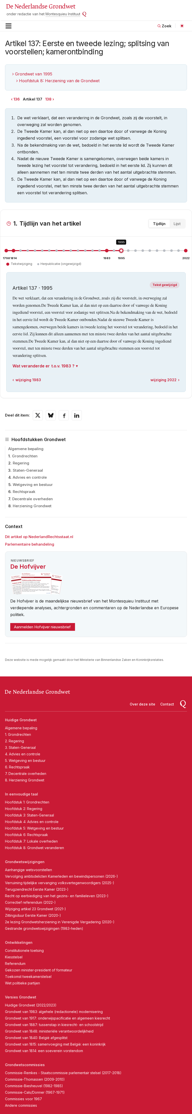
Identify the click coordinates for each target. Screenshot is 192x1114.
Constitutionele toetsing (24, 950)
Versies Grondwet (20, 997)
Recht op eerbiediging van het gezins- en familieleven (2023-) (56, 896)
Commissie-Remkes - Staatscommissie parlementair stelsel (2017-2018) (63, 1073)
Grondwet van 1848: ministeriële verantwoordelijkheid (49, 1031)
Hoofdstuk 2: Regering (23, 808)
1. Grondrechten (18, 734)
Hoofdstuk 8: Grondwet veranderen (34, 848)
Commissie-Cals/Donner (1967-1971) (35, 1092)
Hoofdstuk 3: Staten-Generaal (29, 815)
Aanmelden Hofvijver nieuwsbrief (42, 627)
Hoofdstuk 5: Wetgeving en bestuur (34, 828)
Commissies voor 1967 (23, 1099)
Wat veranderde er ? (43, 365)
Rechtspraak (24, 491)
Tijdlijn (159, 223)
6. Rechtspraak (17, 767)
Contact (167, 704)
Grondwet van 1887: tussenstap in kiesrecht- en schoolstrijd (54, 1025)
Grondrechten (25, 456)
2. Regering (14, 741)
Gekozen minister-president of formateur (38, 970)
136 (17, 99)
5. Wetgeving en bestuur (25, 760)
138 (48, 99)
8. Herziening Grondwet (24, 780)
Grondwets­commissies (25, 1065)
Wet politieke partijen (22, 983)
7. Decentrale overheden (25, 773)
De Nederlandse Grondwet (40, 7)
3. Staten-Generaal (20, 747)
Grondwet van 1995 (33, 73)
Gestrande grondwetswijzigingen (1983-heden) (44, 928)
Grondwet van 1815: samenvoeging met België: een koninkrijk (55, 1044)
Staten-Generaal (28, 470)
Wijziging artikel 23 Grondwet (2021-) (35, 909)
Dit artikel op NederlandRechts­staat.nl (39, 536)
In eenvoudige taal (21, 794)
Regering (21, 463)
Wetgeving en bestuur (33, 484)
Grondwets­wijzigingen (24, 862)
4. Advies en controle (22, 754)
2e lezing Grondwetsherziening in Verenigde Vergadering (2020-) (59, 922)
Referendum (15, 963)
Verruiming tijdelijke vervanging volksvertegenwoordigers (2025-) (59, 883)
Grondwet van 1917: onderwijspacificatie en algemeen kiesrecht (57, 1018)
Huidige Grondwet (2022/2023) (30, 1005)
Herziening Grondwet (32, 505)
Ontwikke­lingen (18, 942)
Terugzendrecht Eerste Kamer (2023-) (36, 889)
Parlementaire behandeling (29, 544)
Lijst (177, 223)
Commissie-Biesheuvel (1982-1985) (34, 1086)
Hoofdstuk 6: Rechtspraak (26, 835)
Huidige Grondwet (21, 720)
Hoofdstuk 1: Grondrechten (27, 802)
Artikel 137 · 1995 (32, 288)
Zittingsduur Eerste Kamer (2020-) (33, 915)
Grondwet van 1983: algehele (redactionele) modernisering (54, 1011)
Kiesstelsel (13, 957)
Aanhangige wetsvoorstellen (28, 870)
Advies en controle (30, 477)
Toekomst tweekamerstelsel (28, 976)
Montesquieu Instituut (63, 14)
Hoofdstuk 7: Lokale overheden (31, 841)
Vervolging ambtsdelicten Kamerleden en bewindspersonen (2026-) (61, 876)
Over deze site (142, 704)
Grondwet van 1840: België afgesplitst (36, 1038)
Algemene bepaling (26, 448)
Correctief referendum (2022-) (30, 902)
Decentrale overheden (32, 498)
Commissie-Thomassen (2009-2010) (35, 1079)
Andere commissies (21, 1105)
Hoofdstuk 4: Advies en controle (31, 822)
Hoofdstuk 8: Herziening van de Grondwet (59, 80)
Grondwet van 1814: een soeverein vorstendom (44, 1051)
